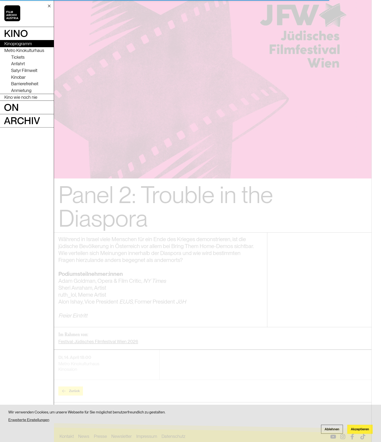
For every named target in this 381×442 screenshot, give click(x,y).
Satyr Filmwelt (24, 70)
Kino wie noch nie (20, 97)
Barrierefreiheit (24, 83)
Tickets (18, 57)
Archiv (22, 121)
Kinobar (18, 77)
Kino (16, 33)
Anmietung (21, 90)
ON (11, 107)
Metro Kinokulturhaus (24, 50)
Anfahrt (18, 63)
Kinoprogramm (18, 43)
